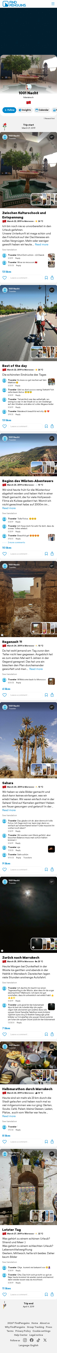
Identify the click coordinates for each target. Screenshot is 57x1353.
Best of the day (14, 366)
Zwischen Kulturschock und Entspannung (24, 215)
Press (49, 1327)
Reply (17, 258)
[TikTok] (38, 1340)
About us (45, 1323)
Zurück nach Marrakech (20, 957)
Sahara (7, 783)
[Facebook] (31, 1340)
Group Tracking (35, 1327)
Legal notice (36, 1335)
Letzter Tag (11, 1229)
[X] (45, 1340)
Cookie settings (41, 1331)
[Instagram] (25, 1340)
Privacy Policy (23, 1331)
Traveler (12, 138)
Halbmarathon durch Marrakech (27, 1089)
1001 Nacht (28, 93)
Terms (10, 1331)
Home (34, 1323)
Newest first (50, 118)
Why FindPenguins (15, 1327)
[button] (53, 4)
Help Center (21, 1335)
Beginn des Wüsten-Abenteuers (27, 481)
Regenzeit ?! (12, 642)
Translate (27, 857)
